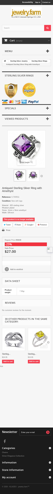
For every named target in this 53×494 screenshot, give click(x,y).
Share (18, 225)
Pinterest (43, 225)
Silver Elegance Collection (13, 456)
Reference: (6, 197)
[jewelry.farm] (26, 12)
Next (41, 176)
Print (8, 230)
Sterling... (6, 354)
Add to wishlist (16, 269)
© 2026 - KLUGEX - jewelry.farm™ (15, 487)
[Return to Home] (4, 61)
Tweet (8, 225)
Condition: (6, 201)
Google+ (30, 225)
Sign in (37, 2)
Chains (5, 452)
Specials (10, 108)
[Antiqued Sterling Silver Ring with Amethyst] (20, 175)
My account (9, 477)
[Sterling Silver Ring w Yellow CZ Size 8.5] (39, 339)
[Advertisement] (26, 394)
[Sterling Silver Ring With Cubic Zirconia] (13, 339)
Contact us (46, 2)
